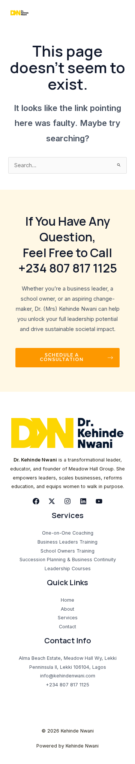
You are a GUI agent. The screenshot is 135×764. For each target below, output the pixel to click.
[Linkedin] (83, 501)
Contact (67, 626)
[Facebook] (36, 501)
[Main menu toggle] (120, 13)
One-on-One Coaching (67, 533)
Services (68, 617)
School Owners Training (67, 551)
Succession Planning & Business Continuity (68, 559)
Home (67, 600)
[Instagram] (67, 501)
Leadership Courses (68, 568)
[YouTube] (99, 501)
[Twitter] (51, 501)
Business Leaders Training (68, 542)
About (67, 609)
